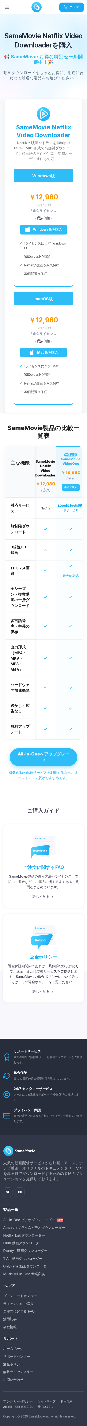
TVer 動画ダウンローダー (22, 1258)
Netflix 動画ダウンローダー (24, 1235)
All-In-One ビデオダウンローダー (29, 1220)
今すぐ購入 (70, 487)
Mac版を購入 (47, 352)
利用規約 (66, 1401)
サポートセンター (16, 1356)
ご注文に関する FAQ (19, 1311)
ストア (74, 7)
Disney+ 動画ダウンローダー (25, 1251)
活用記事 (10, 1319)
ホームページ (13, 1348)
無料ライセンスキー (18, 1372)
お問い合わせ (13, 1379)
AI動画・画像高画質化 (18, 1407)
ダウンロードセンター (20, 1296)
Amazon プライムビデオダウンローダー (34, 1227)
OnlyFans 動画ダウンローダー (26, 1266)
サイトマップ (47, 1401)
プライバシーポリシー (18, 1401)
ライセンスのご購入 (18, 1304)
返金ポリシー (13, 1364)
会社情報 (10, 1327)
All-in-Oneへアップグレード (43, 757)
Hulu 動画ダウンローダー (22, 1243)
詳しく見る (41, 896)
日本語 (45, 1407)
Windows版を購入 (47, 229)
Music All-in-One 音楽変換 (24, 1274)
